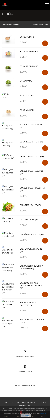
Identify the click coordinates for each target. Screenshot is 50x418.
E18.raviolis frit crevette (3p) (28, 303)
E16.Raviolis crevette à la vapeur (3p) (31, 267)
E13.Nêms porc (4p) (29, 219)
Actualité (43, 403)
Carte (5, 403)
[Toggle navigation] (46, 4)
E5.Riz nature (26, 95)
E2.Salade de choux (30, 51)
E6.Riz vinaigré (27, 110)
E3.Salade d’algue (29, 66)
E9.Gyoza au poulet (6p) (32, 156)
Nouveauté (15, 403)
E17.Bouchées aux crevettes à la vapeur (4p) (31, 285)
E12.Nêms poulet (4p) (30, 205)
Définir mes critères (40, 24)
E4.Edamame (26, 81)
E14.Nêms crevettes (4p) (32, 234)
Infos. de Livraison (29, 403)
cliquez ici (43, 413)
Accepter (25, 415)
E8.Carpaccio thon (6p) (31, 141)
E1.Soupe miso (27, 37)
